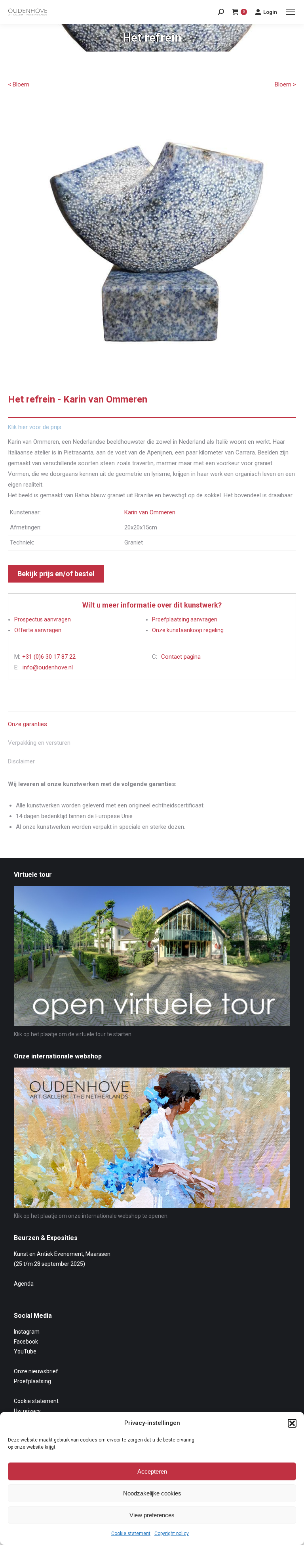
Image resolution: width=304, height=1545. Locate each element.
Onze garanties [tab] (27, 724)
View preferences (152, 1515)
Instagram (27, 1331)
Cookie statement (130, 1533)
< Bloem (18, 84)
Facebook (26, 1341)
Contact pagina (181, 656)
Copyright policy (171, 1533)
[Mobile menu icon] (290, 11)
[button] (292, 1423)
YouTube (25, 1351)
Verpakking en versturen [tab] (39, 742)
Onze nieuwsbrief (36, 1371)
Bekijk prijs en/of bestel (56, 573)
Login (270, 12)
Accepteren (152, 1471)
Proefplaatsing (32, 1381)
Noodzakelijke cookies (152, 1493)
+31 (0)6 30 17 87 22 (49, 656)
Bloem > (285, 84)
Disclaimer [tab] (21, 761)
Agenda (24, 1283)
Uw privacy (27, 1411)
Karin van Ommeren (149, 512)
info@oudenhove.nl (48, 667)
